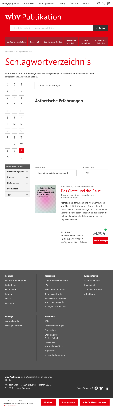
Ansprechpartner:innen (15, 280)
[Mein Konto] (103, 3)
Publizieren (29, 3)
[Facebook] (95, 388)
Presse (8, 298)
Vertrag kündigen (13, 321)
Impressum (50, 350)
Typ (9, 194)
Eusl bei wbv (90, 284)
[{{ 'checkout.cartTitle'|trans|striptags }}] (108, 3)
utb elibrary (89, 294)
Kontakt (86, 3)
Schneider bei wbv (93, 289)
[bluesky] (100, 388)
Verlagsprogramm (10, 3)
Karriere (8, 294)
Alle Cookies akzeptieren (95, 402)
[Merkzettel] (98, 3)
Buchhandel (10, 289)
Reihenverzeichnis (53, 294)
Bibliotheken (11, 284)
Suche (102, 28)
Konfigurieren (68, 402)
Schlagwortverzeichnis (55, 306)
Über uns (74, 3)
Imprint (10, 177)
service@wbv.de (22, 388)
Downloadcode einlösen (56, 280)
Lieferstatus (13, 183)
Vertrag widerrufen (13, 325)
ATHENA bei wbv (92, 280)
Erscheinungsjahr (15, 171)
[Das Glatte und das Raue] (45, 199)
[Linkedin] (105, 388)
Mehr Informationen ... (11, 406)
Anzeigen (9, 303)
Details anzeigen (100, 240)
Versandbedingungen (55, 355)
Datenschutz (50, 330)
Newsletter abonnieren (55, 289)
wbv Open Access (47, 3)
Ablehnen (48, 402)
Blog (62, 3)
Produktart (12, 188)
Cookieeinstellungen (54, 325)
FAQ (47, 284)
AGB (47, 321)
